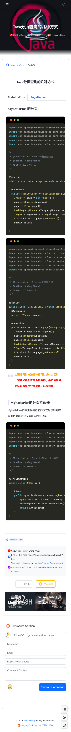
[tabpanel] (35, 313)
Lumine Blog (30, 720)
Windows (13, 540)
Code (21, 65)
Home (13, 65)
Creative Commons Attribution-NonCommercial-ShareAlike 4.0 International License (37, 567)
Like (26, 584)
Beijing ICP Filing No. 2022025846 (38, 725)
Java (21, 540)
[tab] (16, 97)
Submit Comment (52, 687)
